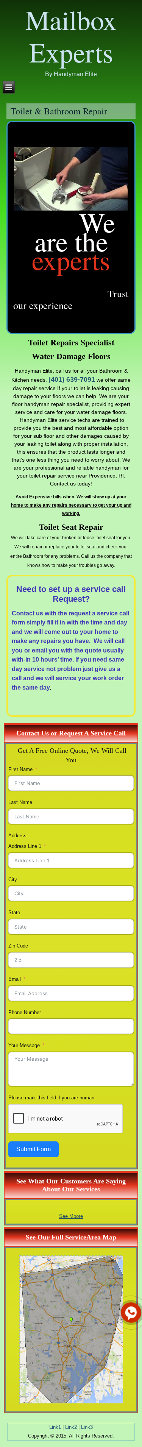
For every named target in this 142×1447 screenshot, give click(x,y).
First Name (20, 769)
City (12, 879)
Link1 (55, 1427)
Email (14, 979)
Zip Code (18, 946)
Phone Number (24, 1012)
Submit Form (33, 1149)
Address (17, 835)
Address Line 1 (24, 846)
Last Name (20, 802)
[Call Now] (130, 1311)
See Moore (71, 1216)
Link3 (87, 1427)
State (14, 912)
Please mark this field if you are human (51, 1097)
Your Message (24, 1045)
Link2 (71, 1427)
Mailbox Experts (71, 35)
